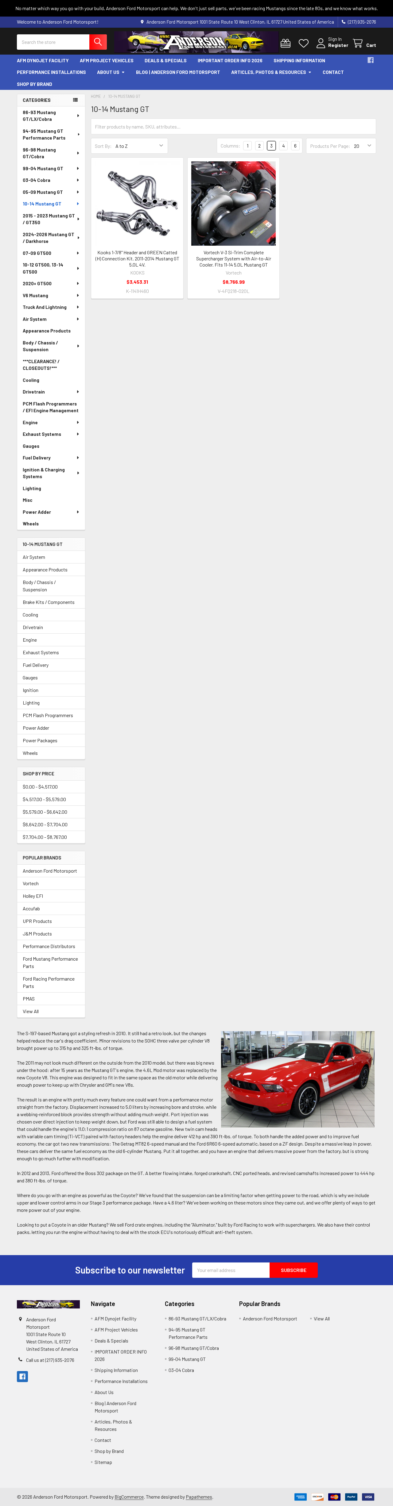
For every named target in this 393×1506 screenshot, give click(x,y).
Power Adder (37, 512)
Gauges (31, 446)
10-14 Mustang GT (42, 203)
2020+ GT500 (37, 283)
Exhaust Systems (42, 434)
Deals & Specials (166, 60)
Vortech (31, 883)
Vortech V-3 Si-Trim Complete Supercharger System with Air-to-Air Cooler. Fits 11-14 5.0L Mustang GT (233, 258)
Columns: (230, 145)
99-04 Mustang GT (43, 168)
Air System (35, 319)
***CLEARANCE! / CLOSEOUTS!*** (41, 365)
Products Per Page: (330, 146)
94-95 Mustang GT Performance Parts (44, 134)
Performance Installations (51, 72)
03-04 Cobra (36, 180)
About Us (108, 72)
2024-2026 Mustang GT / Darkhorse (48, 238)
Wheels (31, 523)
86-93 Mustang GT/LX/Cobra (39, 115)
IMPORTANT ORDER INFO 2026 (230, 60)
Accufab (31, 908)
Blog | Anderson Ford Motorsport (178, 72)
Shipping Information (299, 60)
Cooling (31, 380)
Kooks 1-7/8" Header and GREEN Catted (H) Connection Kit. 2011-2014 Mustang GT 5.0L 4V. (137, 258)
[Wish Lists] (305, 43)
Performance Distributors (49, 946)
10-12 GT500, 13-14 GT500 (43, 268)
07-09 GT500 (37, 253)
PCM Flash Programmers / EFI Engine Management (51, 407)
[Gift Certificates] (287, 43)
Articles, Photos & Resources (268, 72)
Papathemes (199, 1497)
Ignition (30, 690)
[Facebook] (370, 60)
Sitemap (103, 1462)
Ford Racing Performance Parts (49, 982)
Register (338, 45)
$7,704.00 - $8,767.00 (45, 837)
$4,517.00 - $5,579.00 (44, 799)
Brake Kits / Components (49, 602)
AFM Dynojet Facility (43, 60)
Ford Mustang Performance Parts (50, 962)
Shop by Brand (34, 84)
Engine (30, 422)
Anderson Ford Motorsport (50, 871)
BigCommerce (129, 1497)
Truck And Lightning (45, 307)
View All (31, 1011)
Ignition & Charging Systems (44, 473)
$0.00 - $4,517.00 (40, 786)
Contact (333, 72)
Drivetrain (34, 391)
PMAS (29, 998)
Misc (27, 500)
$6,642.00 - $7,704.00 (45, 824)
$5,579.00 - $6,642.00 (45, 812)
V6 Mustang (35, 295)
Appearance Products (47, 330)
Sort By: (103, 146)
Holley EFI (33, 896)
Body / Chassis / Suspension (40, 346)
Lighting (32, 488)
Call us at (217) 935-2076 (50, 1360)
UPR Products (37, 921)
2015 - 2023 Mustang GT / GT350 (49, 219)
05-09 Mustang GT (43, 192)
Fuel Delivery (37, 457)
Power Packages (40, 740)
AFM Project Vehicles (107, 60)
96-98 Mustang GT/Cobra (39, 153)
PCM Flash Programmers (48, 715)
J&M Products (37, 933)
